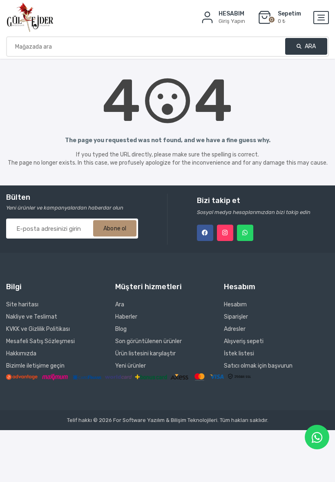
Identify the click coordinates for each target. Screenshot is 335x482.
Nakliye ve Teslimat (31, 316)
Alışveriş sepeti (244, 341)
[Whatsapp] (245, 233)
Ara (310, 46)
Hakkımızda (21, 353)
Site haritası (22, 304)
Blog (121, 329)
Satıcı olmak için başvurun (258, 365)
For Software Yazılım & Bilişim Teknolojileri (165, 420)
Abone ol (114, 228)
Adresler (235, 329)
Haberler (126, 316)
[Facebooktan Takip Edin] (205, 233)
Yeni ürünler (130, 365)
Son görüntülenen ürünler (148, 341)
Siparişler (236, 316)
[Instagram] (225, 233)
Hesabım (235, 304)
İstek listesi (239, 353)
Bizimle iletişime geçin (35, 365)
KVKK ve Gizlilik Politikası (38, 329)
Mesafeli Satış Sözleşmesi (40, 341)
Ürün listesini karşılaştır (145, 353)
